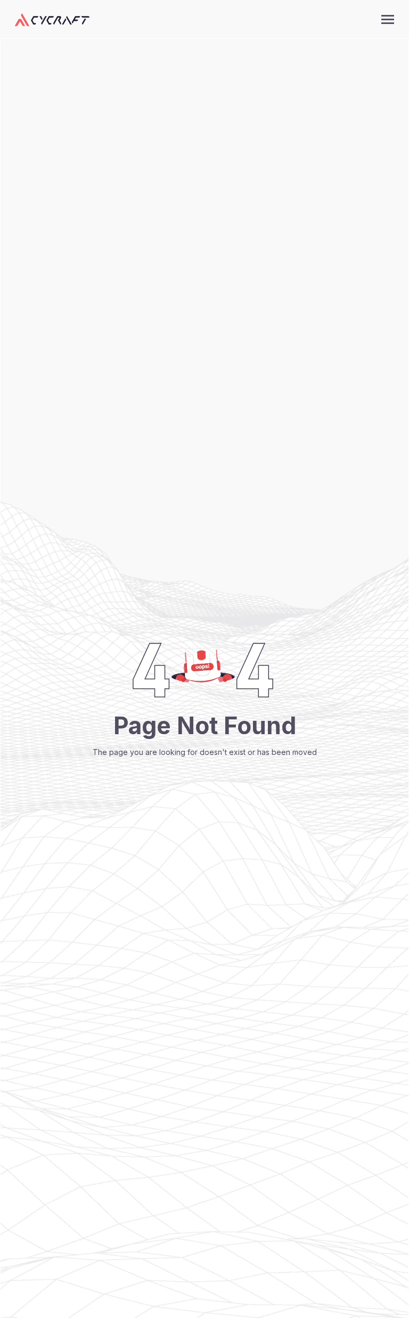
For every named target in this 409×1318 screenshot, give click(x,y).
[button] (387, 19)
